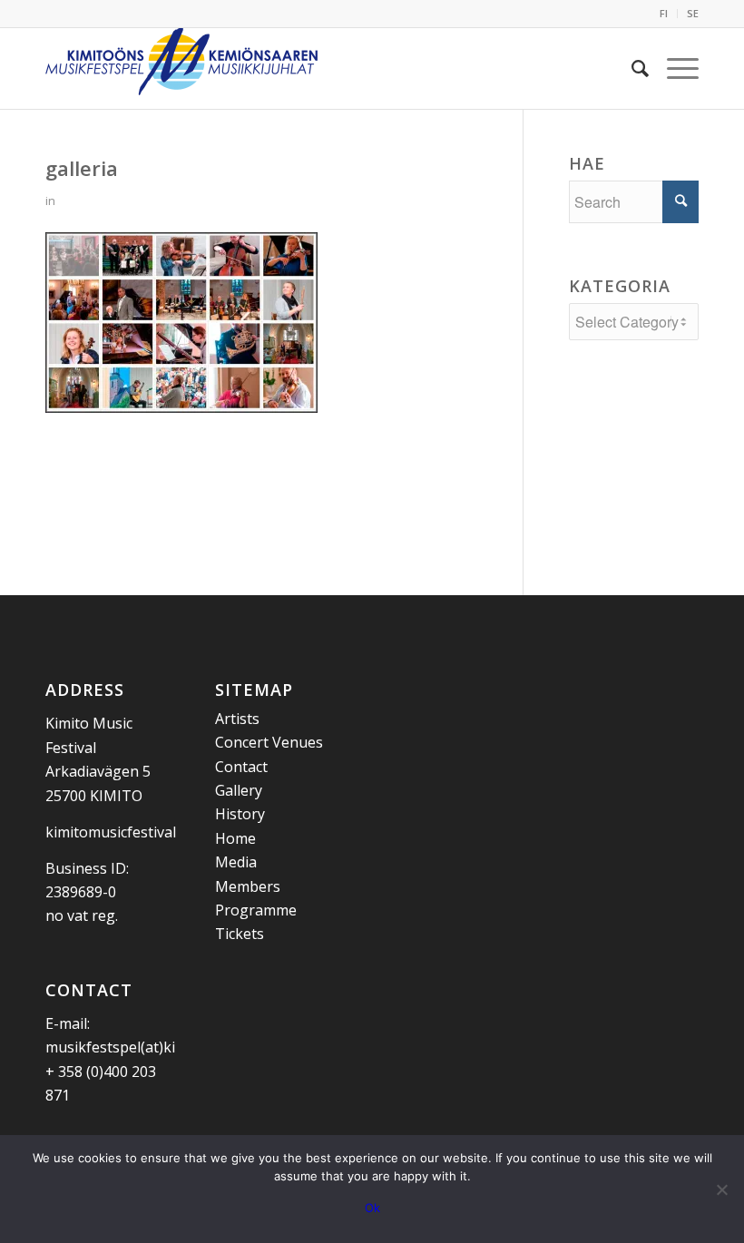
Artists (237, 719)
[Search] (631, 68)
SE (693, 13)
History (240, 814)
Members (247, 886)
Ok (372, 1207)
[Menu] (674, 68)
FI (664, 13)
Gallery (238, 790)
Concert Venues (269, 742)
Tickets (239, 934)
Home (235, 838)
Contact (241, 767)
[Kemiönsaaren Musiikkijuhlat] (181, 68)
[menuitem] (664, 13)
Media (236, 862)
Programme (256, 910)
